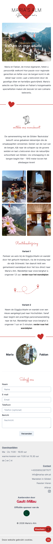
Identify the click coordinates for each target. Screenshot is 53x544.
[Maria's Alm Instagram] (49, 492)
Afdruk (47, 487)
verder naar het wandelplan (35, 274)
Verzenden (26, 433)
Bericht (5, 415)
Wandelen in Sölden (41, 479)
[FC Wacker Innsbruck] (26, 513)
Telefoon (6, 404)
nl (11, 460)
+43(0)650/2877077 (41, 470)
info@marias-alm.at (41, 474)
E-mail (5, 394)
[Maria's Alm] (26, 11)
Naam (5, 384)
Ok (48, 539)
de (3, 460)
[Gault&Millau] (26, 501)
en (7, 460)
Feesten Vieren (44, 483)
